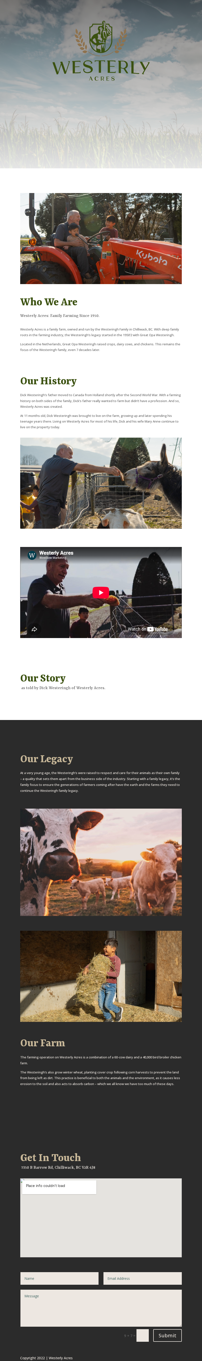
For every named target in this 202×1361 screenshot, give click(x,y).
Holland (98, 395)
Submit (167, 1335)
